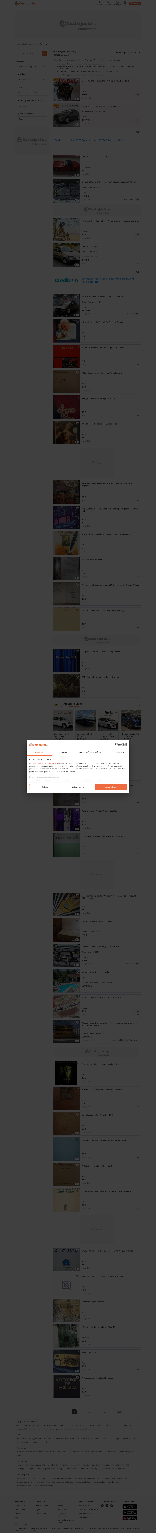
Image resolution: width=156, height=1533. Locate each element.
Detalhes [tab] (64, 752)
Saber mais (76, 787)
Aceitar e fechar (111, 787)
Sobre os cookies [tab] (117, 752)
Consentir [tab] (39, 752)
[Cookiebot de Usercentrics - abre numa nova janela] (117, 744)
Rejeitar (45, 787)
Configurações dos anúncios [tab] (90, 752)
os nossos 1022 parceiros (45, 763)
